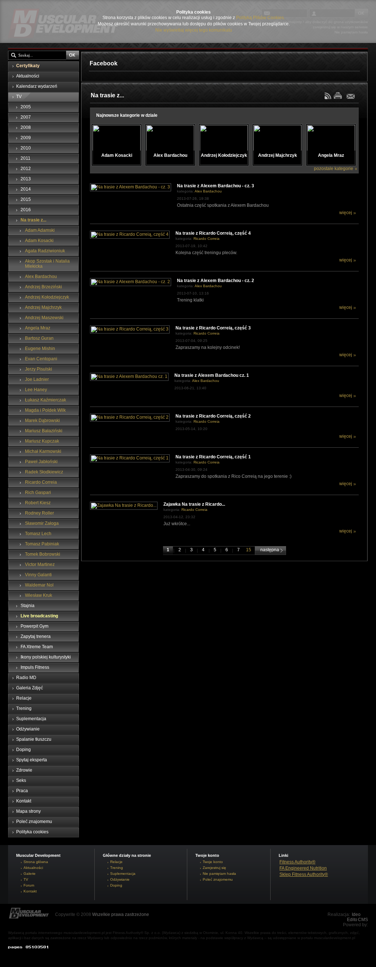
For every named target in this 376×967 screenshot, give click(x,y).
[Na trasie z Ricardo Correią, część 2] (130, 417)
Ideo (356, 914)
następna (270, 549)
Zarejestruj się (214, 868)
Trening (116, 868)
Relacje (116, 862)
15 (248, 549)
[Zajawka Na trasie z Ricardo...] (123, 505)
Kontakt (30, 891)
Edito (352, 919)
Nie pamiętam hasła (219, 874)
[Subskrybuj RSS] (329, 97)
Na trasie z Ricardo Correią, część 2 (213, 416)
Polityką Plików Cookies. (260, 17)
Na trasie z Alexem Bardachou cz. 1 (211, 375)
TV (26, 879)
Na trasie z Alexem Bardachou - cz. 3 (215, 185)
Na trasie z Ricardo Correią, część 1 (213, 456)
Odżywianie (120, 879)
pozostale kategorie (333, 168)
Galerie (30, 874)
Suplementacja (122, 874)
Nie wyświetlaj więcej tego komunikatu (193, 30)
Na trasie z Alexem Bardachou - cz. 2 (215, 280)
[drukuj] (340, 95)
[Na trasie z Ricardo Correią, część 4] (130, 234)
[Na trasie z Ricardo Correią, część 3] (130, 329)
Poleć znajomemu (218, 879)
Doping (116, 885)
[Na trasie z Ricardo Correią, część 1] (130, 458)
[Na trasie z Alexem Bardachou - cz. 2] (130, 281)
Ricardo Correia (207, 239)
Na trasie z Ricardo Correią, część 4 (213, 233)
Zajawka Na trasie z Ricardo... (194, 504)
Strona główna (36, 862)
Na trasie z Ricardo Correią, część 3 (213, 328)
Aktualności (33, 868)
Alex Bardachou (208, 191)
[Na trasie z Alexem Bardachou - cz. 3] (130, 187)
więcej (345, 212)
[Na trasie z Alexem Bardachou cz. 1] (129, 376)
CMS (363, 919)
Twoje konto (213, 862)
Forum (29, 885)
